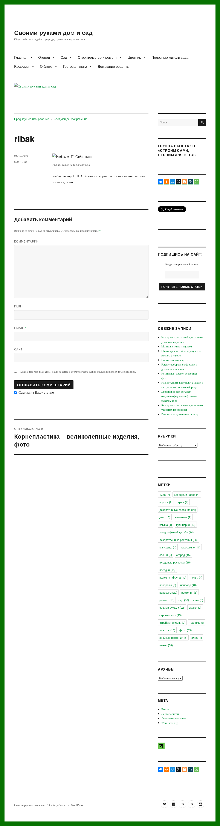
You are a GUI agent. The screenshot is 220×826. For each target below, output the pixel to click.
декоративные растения (177, 510)
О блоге (46, 66)
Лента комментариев (173, 718)
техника (196, 622)
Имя (19, 306)
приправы (167, 585)
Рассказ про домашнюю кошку (179, 414)
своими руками (172, 607)
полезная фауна (172, 577)
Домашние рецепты (114, 66)
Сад (64, 57)
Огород (44, 57)
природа (188, 585)
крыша (165, 525)
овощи (165, 555)
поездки (167, 570)
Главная (21, 57)
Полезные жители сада (169, 57)
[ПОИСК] (202, 122)
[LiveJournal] (190, 181)
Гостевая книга (75, 66)
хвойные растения (173, 638)
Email (20, 328)
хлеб (196, 638)
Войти (165, 709)
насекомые (190, 547)
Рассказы (21, 66)
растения (189, 592)
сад (184, 600)
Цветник (134, 57)
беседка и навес (186, 495)
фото (185, 630)
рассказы (168, 592)
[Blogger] (184, 181)
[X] (178, 181)
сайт (198, 600)
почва (196, 577)
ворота (165, 502)
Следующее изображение (70, 119)
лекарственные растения (178, 540)
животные (182, 517)
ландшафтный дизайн (176, 532)
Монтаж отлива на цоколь (176, 346)
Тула (164, 495)
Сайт (18, 349)
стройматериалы (172, 622)
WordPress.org (169, 723)
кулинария (185, 525)
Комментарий (26, 241)
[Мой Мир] (172, 181)
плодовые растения (175, 562)
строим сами (170, 615)
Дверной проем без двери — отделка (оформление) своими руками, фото (179, 396)
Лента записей (170, 714)
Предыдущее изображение (31, 119)
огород (183, 555)
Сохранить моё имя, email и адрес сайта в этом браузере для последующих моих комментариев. (78, 371)
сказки (195, 607)
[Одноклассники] (166, 181)
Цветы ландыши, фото (174, 360)
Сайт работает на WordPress (66, 805)
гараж (182, 502)
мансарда (167, 547)
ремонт (166, 600)
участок (167, 630)
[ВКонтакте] (160, 181)
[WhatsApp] (196, 181)
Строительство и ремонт (97, 57)
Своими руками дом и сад (53, 32)
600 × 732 (20, 162)
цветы (166, 645)
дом (164, 517)
